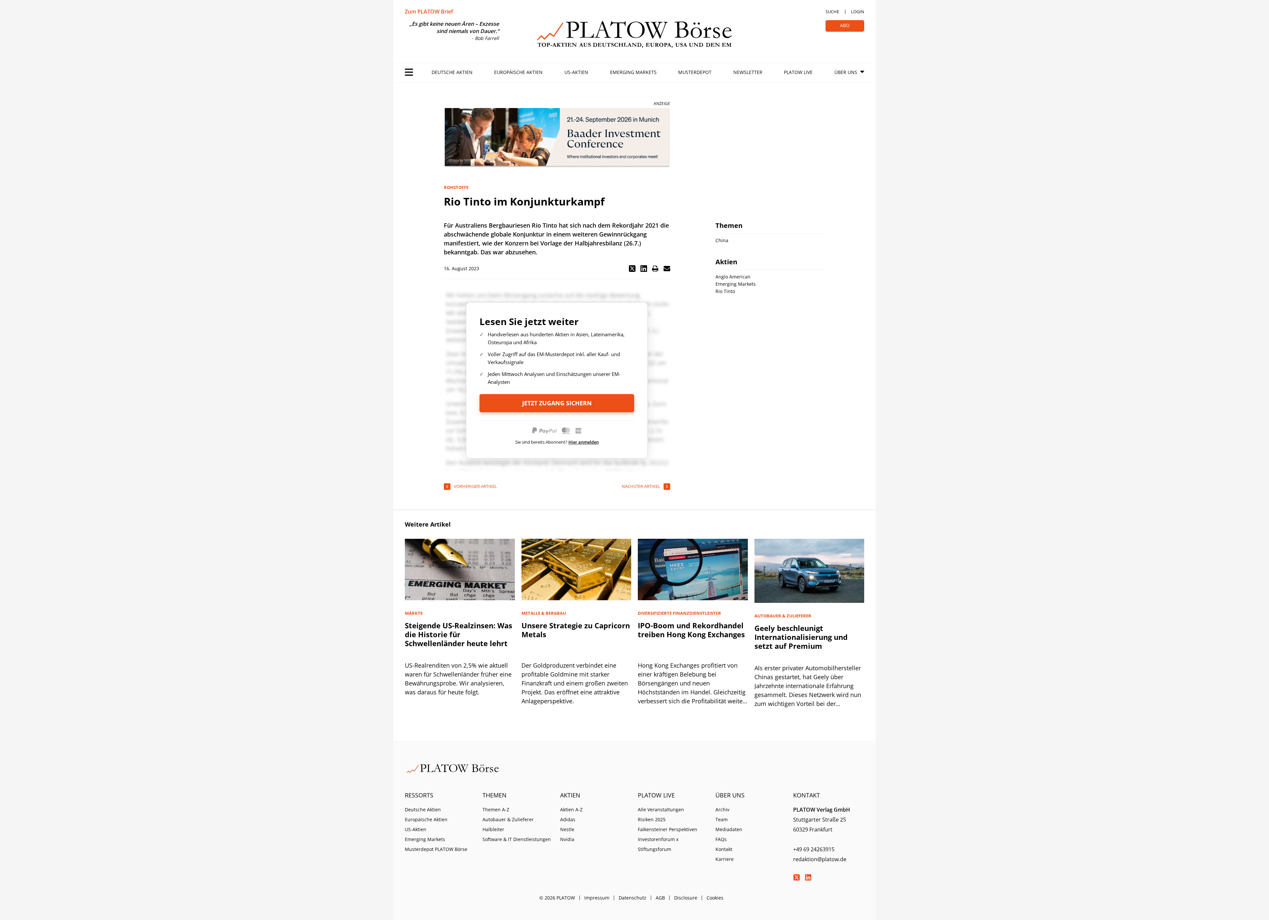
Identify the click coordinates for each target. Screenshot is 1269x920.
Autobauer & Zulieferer (508, 819)
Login (857, 12)
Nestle (567, 829)
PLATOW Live (798, 72)
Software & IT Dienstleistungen (516, 839)
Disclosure (685, 898)
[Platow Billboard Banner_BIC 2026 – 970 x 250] (557, 138)
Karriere (724, 859)
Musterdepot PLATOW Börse (436, 849)
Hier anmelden (583, 442)
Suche (832, 12)
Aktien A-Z (571, 809)
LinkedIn (808, 877)
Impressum (596, 898)
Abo (845, 25)
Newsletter (747, 72)
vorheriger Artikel (475, 486)
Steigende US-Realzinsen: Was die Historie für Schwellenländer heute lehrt (458, 634)
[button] (632, 268)
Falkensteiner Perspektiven (667, 829)
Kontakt (723, 849)
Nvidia (567, 839)
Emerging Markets (633, 72)
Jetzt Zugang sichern (557, 403)
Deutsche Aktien (452, 72)
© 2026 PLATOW (557, 898)
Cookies (715, 898)
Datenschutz (632, 898)
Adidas (567, 819)
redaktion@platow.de (819, 859)
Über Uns (845, 72)
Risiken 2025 (652, 819)
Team (721, 819)
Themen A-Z (495, 809)
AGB (660, 898)
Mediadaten (728, 829)
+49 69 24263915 (813, 849)
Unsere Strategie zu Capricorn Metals (575, 629)
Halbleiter (493, 829)
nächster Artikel (641, 486)
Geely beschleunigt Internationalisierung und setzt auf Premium (801, 637)
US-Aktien (576, 72)
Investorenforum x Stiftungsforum (658, 844)
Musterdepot (694, 72)
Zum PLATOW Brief (429, 11)
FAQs (721, 839)
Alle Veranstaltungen (661, 809)
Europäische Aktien (518, 72)
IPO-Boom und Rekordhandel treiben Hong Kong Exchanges (691, 629)
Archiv (722, 809)
